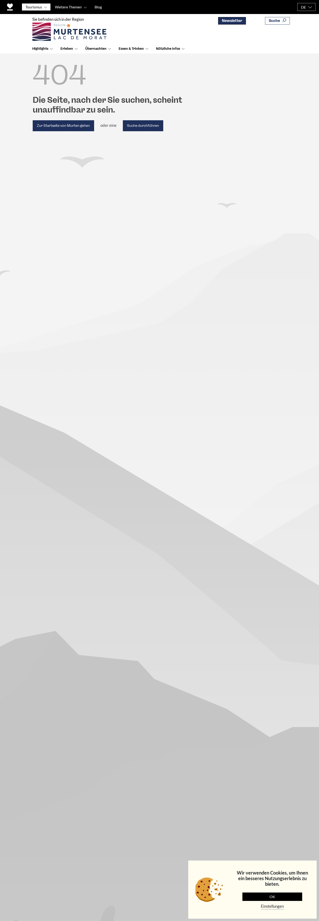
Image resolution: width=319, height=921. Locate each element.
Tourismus (33, 7)
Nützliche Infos (168, 49)
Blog (98, 7)
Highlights (40, 49)
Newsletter (232, 20)
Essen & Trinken (131, 49)
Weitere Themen (68, 7)
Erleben (66, 49)
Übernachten (95, 49)
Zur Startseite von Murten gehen (63, 126)
